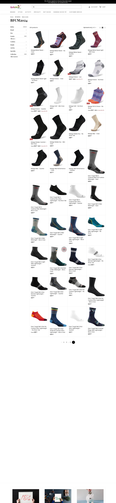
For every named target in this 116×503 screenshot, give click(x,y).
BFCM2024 (17, 17)
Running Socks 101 (60, 12)
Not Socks (47, 12)
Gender (12, 36)
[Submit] (33, 6)
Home (11, 17)
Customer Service (75, 12)
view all (24, 26)
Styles (20, 12)
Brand (12, 30)
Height (12, 45)
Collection (13, 54)
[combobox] (56, 6)
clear (25, 36)
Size (11, 33)
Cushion (12, 41)
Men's (13, 38)
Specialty (37, 12)
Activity (28, 12)
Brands (12, 12)
